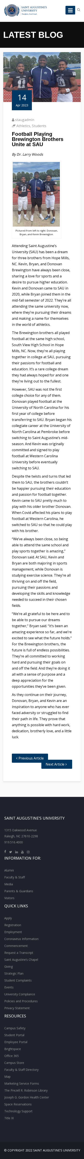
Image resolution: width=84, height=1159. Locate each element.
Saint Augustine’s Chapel (21, 960)
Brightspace (12, 1049)
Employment (13, 932)
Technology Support (18, 1111)
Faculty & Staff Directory (21, 1070)
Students (39, 125)
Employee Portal (15, 1042)
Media (8, 884)
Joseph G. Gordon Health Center (26, 1097)
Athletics (23, 125)
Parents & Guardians (18, 891)
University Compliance (19, 994)
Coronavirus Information (21, 939)
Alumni (9, 870)
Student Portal (14, 1035)
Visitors (9, 898)
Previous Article (31, 758)
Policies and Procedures (21, 1001)
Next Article (55, 764)
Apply (8, 918)
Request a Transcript (18, 953)
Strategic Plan (13, 973)
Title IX (9, 1118)
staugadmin (24, 119)
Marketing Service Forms (21, 1083)
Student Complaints (18, 980)
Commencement (16, 946)
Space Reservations (18, 1104)
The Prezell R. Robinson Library (26, 1090)
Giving (8, 966)
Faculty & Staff (14, 877)
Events (9, 987)
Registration (12, 925)
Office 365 (11, 1056)
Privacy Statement (17, 1008)
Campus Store (14, 1063)
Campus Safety (14, 1028)
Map (7, 1076)
